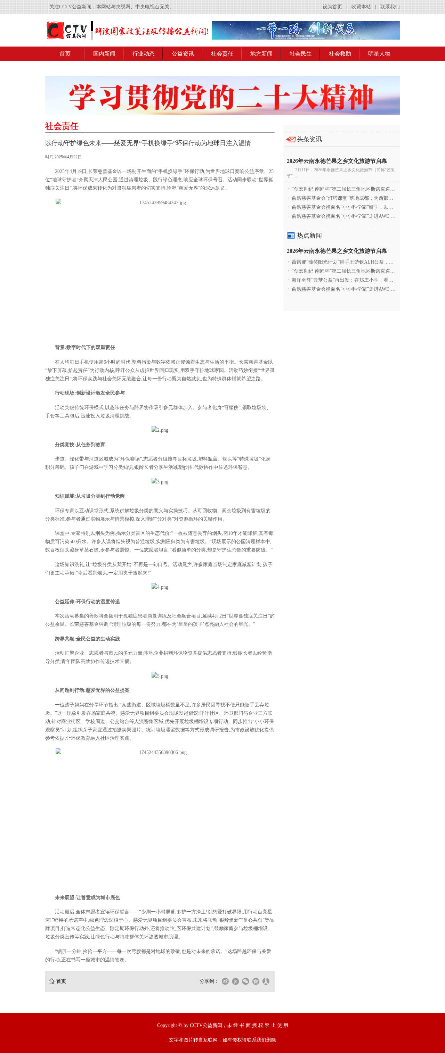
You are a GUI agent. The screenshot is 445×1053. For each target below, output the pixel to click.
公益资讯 (183, 54)
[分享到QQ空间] (255, 981)
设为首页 (332, 6)
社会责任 (222, 54)
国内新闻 (104, 54)
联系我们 (390, 6)
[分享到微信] (245, 981)
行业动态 (143, 54)
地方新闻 (261, 54)
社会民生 (301, 54)
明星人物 (379, 54)
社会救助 (340, 54)
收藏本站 (361, 6)
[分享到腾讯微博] (235, 981)
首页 (65, 54)
